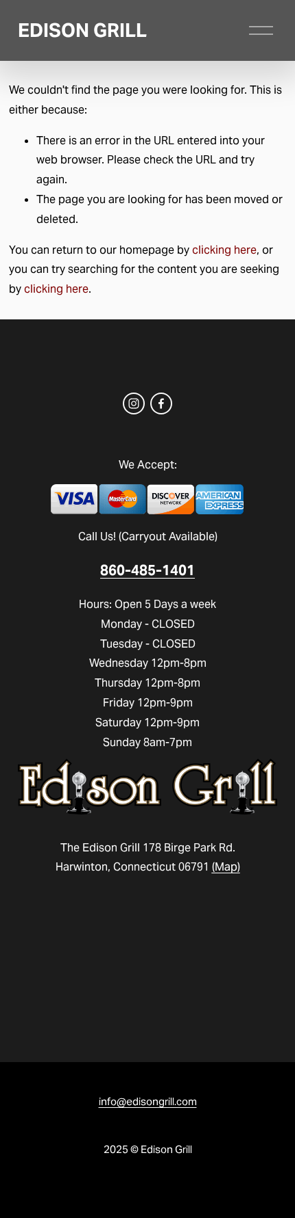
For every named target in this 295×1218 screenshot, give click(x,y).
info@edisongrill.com (148, 1101)
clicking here (224, 250)
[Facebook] (161, 403)
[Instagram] (134, 403)
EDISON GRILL (82, 30)
